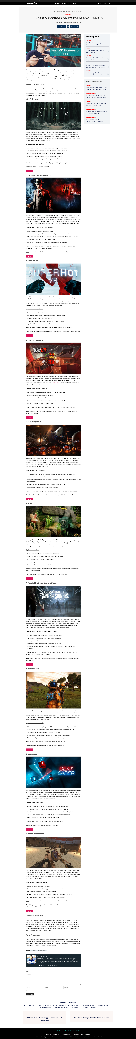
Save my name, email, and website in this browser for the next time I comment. (46, 991)
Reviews (59, 11)
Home (55, 11)
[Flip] (77, 26)
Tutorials (88, 40)
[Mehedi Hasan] (31, 960)
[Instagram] (41, 964)
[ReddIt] (71, 26)
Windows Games (41, 950)
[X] (107, 3)
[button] (82, 3)
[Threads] (109, 3)
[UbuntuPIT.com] (32, 3)
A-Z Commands (90, 93)
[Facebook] (98, 3)
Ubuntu (55, 1037)
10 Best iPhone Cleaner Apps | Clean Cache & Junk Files (44, 1019)
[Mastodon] (54, 964)
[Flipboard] (101, 3)
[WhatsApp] (68, 26)
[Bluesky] (52, 964)
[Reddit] (105, 3)
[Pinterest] (103, 3)
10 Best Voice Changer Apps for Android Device (90, 1018)
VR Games (33, 950)
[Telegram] (74, 26)
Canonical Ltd (74, 1037)
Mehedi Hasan (58, 22)
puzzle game (56, 383)
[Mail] (43, 964)
